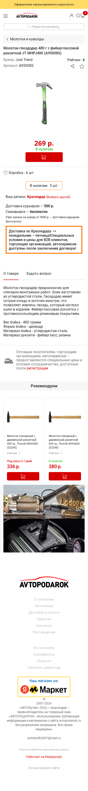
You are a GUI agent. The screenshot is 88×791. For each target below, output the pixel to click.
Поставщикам (44, 632)
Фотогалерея (44, 648)
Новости (44, 661)
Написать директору (44, 668)
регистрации (37, 368)
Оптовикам (44, 606)
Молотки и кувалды (27, 39)
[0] (82, 15)
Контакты (44, 626)
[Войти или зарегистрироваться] (71, 15)
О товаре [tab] (11, 273)
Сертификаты (44, 654)
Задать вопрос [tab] (38, 273)
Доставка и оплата (44, 612)
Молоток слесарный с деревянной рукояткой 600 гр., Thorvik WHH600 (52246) (64, 441)
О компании (44, 599)
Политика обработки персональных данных (44, 749)
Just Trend (24, 60)
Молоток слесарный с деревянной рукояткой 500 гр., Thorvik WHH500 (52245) (22, 441)
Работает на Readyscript (44, 757)
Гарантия (44, 619)
